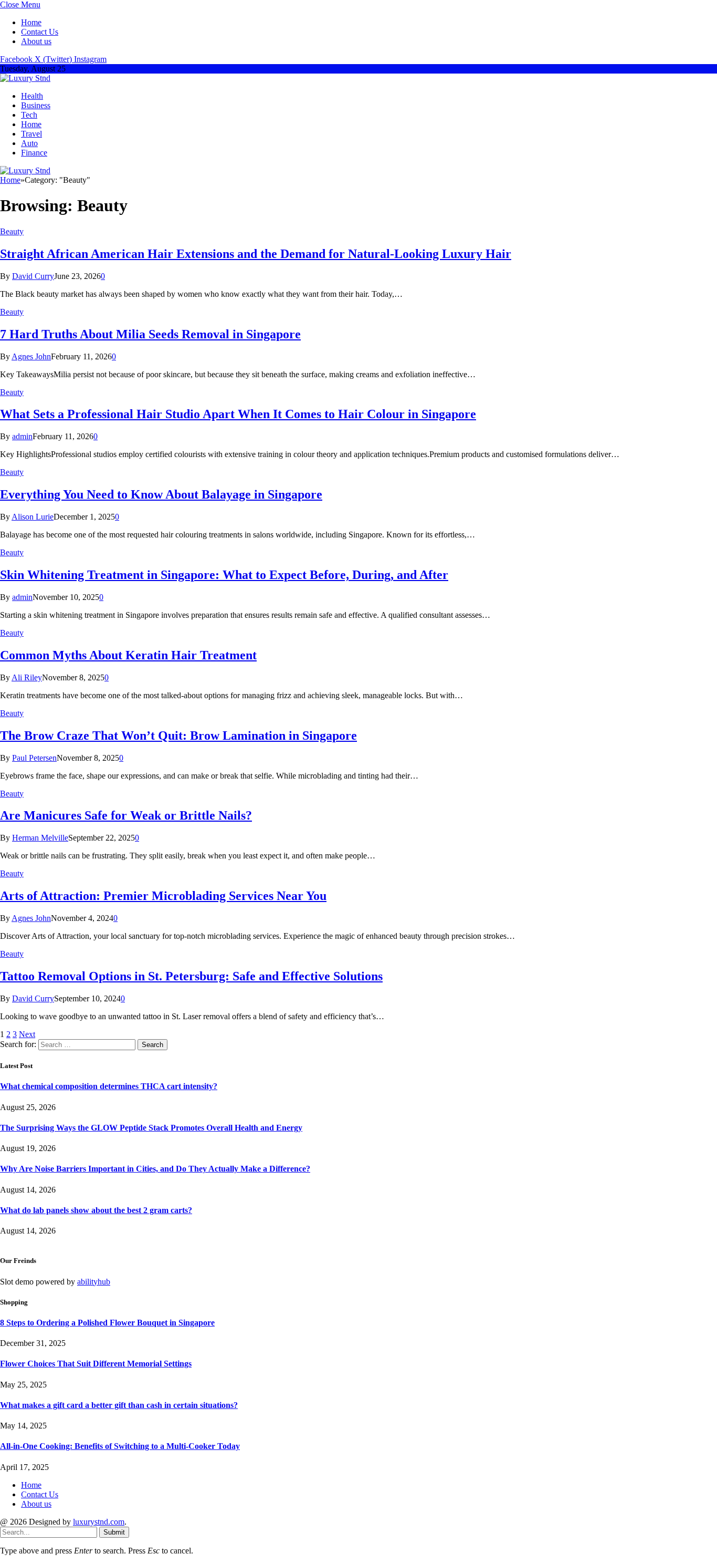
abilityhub (93, 1281)
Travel (31, 133)
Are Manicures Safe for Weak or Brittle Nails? (126, 815)
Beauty (12, 231)
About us (36, 41)
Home (31, 22)
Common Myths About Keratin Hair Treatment (128, 655)
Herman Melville (40, 837)
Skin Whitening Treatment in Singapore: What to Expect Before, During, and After (224, 575)
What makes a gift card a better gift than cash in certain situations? (119, 1405)
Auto (29, 143)
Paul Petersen (34, 757)
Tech (29, 114)
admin (22, 436)
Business (35, 105)
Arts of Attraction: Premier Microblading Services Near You (163, 896)
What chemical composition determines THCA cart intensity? (108, 1086)
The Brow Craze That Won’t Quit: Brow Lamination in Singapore (178, 735)
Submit (114, 1532)
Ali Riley (27, 677)
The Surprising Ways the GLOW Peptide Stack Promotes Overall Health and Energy (151, 1127)
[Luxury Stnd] (25, 78)
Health (32, 95)
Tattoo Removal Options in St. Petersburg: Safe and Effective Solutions (191, 976)
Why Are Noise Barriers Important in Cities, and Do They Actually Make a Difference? (155, 1168)
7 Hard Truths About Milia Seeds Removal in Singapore (150, 334)
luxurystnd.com (98, 1521)
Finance (34, 152)
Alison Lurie (33, 516)
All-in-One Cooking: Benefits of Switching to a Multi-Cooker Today (120, 1446)
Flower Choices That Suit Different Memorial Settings (96, 1363)
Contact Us (39, 31)
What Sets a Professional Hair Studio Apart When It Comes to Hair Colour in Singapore (238, 414)
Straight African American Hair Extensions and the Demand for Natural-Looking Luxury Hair (255, 254)
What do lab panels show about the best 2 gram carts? (96, 1210)
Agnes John (31, 356)
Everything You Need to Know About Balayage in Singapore (161, 494)
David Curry (33, 276)
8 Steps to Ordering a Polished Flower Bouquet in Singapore (107, 1322)
